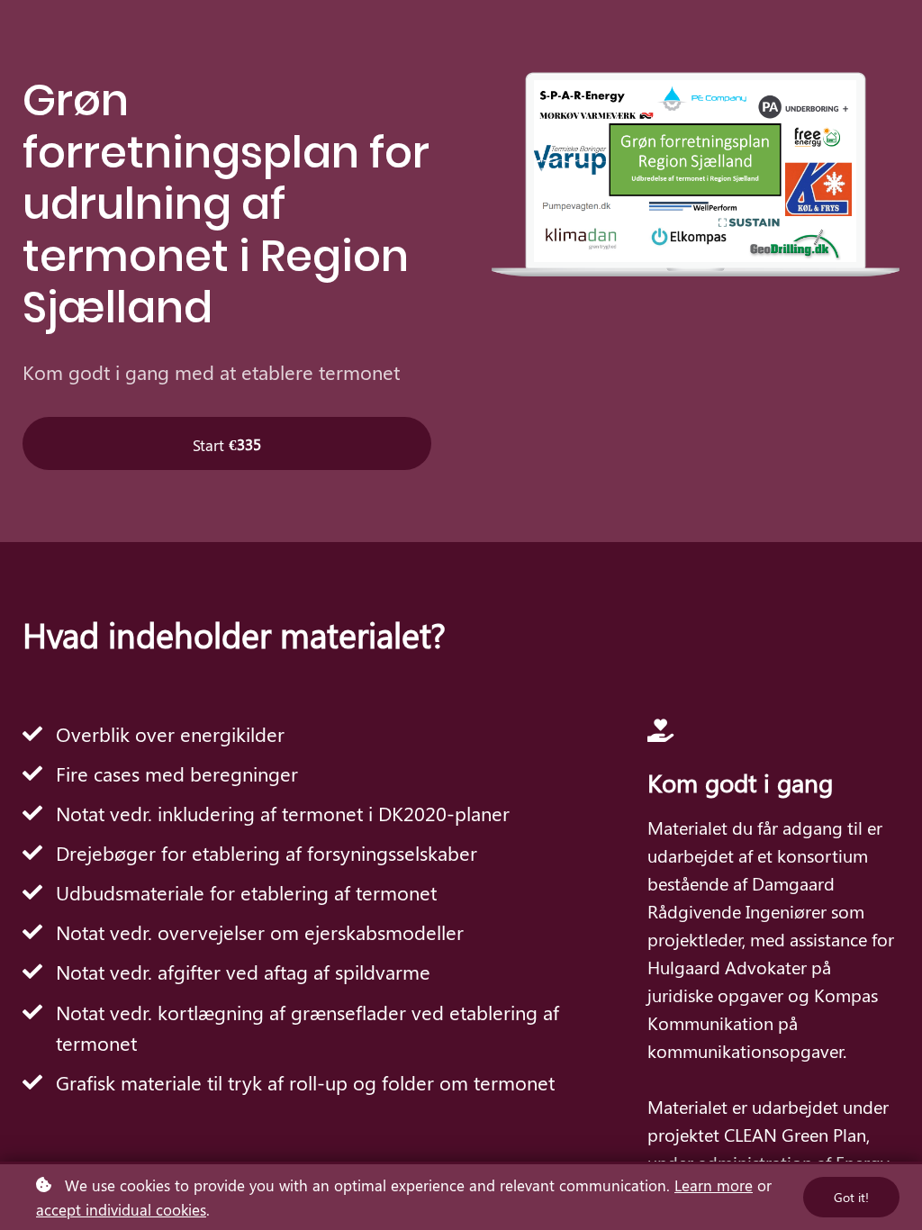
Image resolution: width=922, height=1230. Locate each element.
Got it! (851, 1197)
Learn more (713, 1185)
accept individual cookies (121, 1209)
